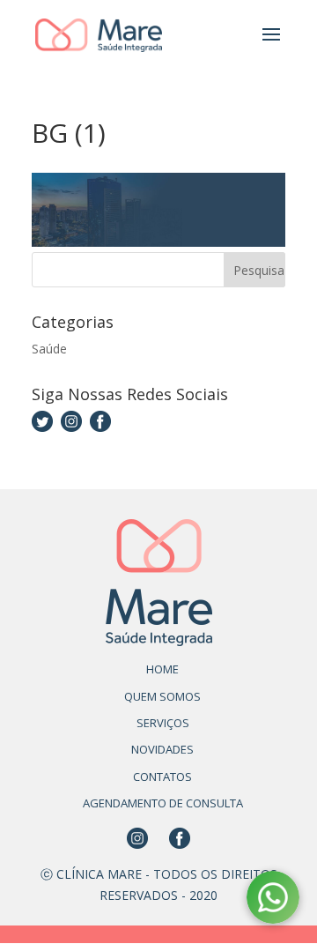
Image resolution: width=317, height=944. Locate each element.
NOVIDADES (162, 749)
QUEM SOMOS (162, 696)
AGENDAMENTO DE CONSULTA (163, 803)
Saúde (49, 348)
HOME (162, 669)
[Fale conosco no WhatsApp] (273, 900)
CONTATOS (162, 776)
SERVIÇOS (162, 723)
